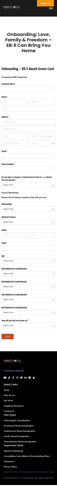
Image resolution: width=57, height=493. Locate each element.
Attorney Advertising (13, 451)
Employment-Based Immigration (19, 431)
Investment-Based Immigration (19, 425)
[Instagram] (17, 377)
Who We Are (9, 395)
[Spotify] (29, 377)
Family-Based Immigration (16, 436)
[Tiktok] (9, 377)
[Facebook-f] (13, 377)
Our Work (8, 400)
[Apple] (34, 377)
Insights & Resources (14, 406)
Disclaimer (9, 461)
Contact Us (9, 411)
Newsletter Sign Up (14, 370)
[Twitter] (21, 377)
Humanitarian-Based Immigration (20, 441)
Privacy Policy (10, 466)
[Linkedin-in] (25, 377)
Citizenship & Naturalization (17, 420)
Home (7, 390)
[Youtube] (5, 377)
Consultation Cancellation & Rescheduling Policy (27, 456)
